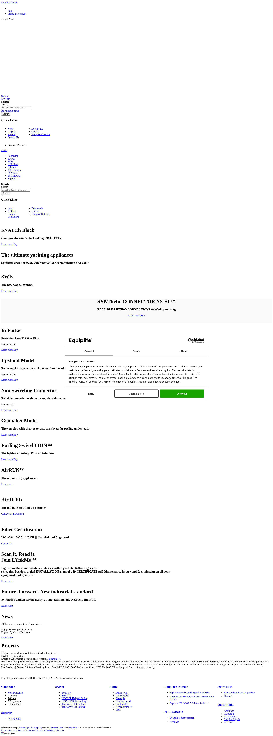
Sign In (5, 96)
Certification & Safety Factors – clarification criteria (192, 697)
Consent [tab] (89, 351)
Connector (8, 686)
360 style (120, 698)
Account (228, 722)
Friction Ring (14, 704)
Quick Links (226, 704)
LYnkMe (174, 722)
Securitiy (7, 712)
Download (18, 513)
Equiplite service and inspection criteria (189, 692)
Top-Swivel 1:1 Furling (73, 704)
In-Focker (12, 695)
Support (11, 134)
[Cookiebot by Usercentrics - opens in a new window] (190, 340)
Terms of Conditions (26, 730)
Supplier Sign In (232, 719)
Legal (53, 730)
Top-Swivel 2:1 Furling (73, 707)
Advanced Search (10, 110)
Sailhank (12, 698)
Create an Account (17, 13)
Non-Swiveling (15, 692)
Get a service (230, 716)
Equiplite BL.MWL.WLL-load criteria (189, 703)
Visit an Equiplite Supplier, (30, 728)
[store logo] (136, 93)
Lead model (122, 704)
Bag (10, 10)
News (10, 128)
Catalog (35, 131)
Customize (135, 393)
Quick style (121, 692)
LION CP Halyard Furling (75, 698)
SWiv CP (66, 692)
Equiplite (73, 728)
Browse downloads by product (239, 692)
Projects (11, 131)
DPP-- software (173, 711)
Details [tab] (136, 351)
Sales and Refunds (43, 730)
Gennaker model (124, 707)
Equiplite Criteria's (40, 134)
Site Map (60, 730)
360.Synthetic (14, 701)
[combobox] (15, 107)
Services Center (56, 728)
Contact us (229, 713)
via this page (184, 377)
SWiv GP (66, 695)
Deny (91, 393)
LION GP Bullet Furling (74, 701)
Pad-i (118, 709)
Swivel (59, 686)
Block (113, 686)
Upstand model (123, 701)
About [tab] (183, 351)
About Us (229, 710)
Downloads (37, 128)
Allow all (182, 393)
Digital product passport (182, 717)
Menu (4, 150)
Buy (15, 244)
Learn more (7, 244)
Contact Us (13, 137)
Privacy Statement (9, 730)
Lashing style (122, 695)
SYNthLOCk (14, 719)
